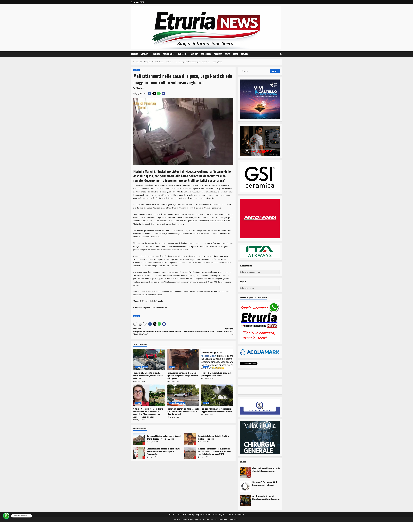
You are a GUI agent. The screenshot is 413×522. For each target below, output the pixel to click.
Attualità (145, 54)
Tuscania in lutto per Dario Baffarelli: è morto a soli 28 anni (190, 439)
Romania (244, 54)
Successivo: (208, 331)
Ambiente (194, 54)
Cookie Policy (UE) (219, 514)
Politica (156, 54)
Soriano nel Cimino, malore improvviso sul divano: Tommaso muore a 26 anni (139, 439)
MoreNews (223, 519)
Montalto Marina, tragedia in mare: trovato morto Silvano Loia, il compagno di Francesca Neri (139, 453)
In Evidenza (180, 403)
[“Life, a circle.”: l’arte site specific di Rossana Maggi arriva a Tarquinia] (245, 486)
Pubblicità (232, 514)
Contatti (240, 514)
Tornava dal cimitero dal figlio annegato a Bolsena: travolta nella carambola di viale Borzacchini (183, 411)
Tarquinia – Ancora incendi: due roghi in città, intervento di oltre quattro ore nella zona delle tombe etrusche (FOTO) (190, 453)
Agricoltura (206, 54)
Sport (235, 54)
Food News (218, 54)
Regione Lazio (168, 54)
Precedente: (157, 331)
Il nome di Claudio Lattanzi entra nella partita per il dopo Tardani (216, 374)
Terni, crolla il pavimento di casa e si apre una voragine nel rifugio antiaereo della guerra (182, 375)
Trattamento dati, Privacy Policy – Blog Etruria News (189, 514)
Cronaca (134, 54)
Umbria (136, 70)
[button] (281, 54)
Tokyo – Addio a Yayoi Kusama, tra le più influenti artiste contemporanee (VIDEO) (266, 469)
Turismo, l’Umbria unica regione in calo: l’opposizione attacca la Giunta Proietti (217, 410)
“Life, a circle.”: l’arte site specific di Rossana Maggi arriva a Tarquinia (264, 483)
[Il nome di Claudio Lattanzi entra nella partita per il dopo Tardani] (217, 359)
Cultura (243, 461)
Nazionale (182, 54)
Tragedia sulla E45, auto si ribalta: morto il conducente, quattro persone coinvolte (148, 375)
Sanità (227, 54)
